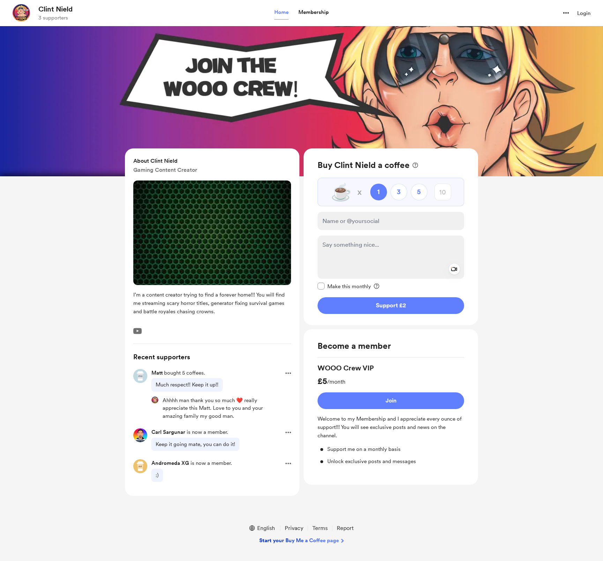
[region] (391, 236)
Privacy (294, 528)
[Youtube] (137, 331)
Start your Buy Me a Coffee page (299, 540)
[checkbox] (344, 286)
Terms (320, 528)
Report (345, 528)
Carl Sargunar (168, 432)
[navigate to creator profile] (21, 13)
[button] (281, 12)
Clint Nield (55, 9)
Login (583, 13)
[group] (391, 414)
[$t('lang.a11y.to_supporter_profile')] (154, 400)
